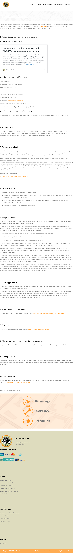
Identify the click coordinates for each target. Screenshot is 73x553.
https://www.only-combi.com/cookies (38, 329)
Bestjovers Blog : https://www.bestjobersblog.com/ (14, 176)
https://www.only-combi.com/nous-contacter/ (18, 382)
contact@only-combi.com (15, 100)
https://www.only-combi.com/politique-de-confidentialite (49, 313)
